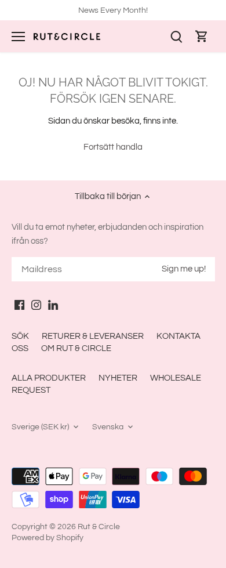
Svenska (107, 427)
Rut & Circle (99, 527)
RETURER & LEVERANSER (93, 336)
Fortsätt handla (113, 147)
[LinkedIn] (53, 304)
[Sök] (176, 36)
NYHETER (118, 378)
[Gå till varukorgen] (202, 36)
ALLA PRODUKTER (49, 378)
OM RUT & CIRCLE (76, 348)
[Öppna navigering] (18, 36)
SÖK (20, 336)
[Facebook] (19, 304)
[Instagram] (36, 304)
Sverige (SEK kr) (40, 427)
